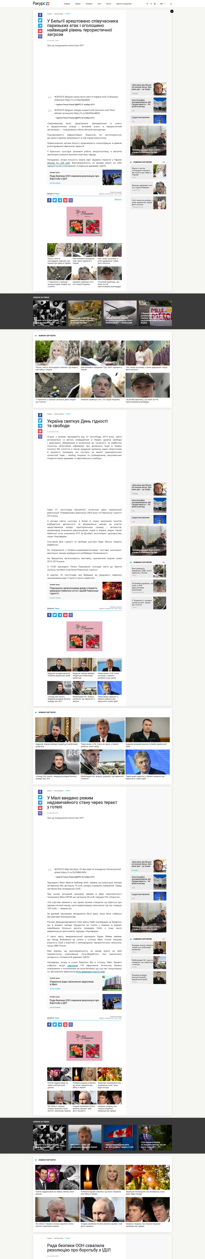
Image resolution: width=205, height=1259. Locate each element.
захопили (72, 965)
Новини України (59, 414)
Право (78, 4)
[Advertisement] (84, 70)
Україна (89, 4)
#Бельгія (118, 199)
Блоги (108, 4)
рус (164, 4)
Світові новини (58, 13)
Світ (99, 4)
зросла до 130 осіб (58, 163)
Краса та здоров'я (124, 4)
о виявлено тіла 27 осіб (92, 971)
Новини (67, 4)
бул (78, 971)
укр (161, 4)
